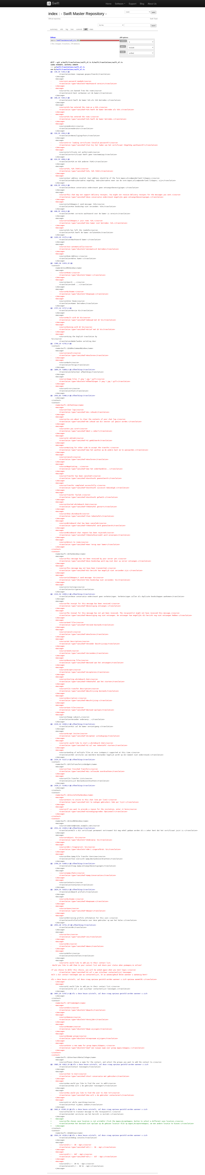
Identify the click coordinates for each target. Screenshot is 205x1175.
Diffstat (53, 37)
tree (72, 29)
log (67, 29)
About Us (152, 3)
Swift (55, 3)
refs (61, 29)
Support (132, 3)
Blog (142, 3)
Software (119, 3)
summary (54, 29)
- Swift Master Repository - (84, 13)
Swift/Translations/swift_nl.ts (66, 40)
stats (91, 29)
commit (79, 29)
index (53, 13)
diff (86, 29)
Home (108, 3)
